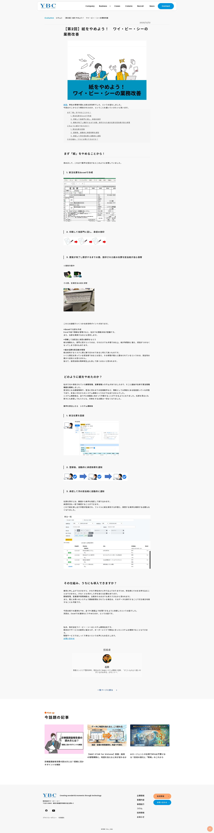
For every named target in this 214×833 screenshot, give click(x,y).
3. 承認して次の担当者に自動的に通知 (86, 136)
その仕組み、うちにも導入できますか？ (82, 139)
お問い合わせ (69, 638)
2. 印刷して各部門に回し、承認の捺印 (86, 119)
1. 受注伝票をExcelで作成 (81, 116)
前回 (65, 105)
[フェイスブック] (46, 810)
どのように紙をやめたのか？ (78, 126)
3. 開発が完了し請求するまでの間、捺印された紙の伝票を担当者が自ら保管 (100, 122)
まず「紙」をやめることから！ (79, 112)
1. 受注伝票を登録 (78, 129)
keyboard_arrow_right (116, 690)
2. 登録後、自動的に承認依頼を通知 (85, 132)
